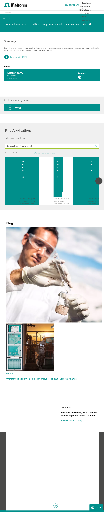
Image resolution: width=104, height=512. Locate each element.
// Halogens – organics (95, 201)
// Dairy (71, 420)
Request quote (72, 5)
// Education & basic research (28, 204)
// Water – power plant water (28, 199)
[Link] (56, 505)
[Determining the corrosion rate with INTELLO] (12, 181)
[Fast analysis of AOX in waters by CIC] (80, 181)
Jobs (83, 23)
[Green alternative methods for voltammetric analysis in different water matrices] (46, 181)
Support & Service (84, 15)
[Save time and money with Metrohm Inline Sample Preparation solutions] (54, 274)
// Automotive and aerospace (28, 201)
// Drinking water (59, 201)
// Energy (78, 420)
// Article (64, 420)
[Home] (15, 6)
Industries (86, 6)
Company (86, 20)
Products (86, 3)
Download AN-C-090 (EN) (19, 57)
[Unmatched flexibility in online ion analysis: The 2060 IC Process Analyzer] (54, 347)
